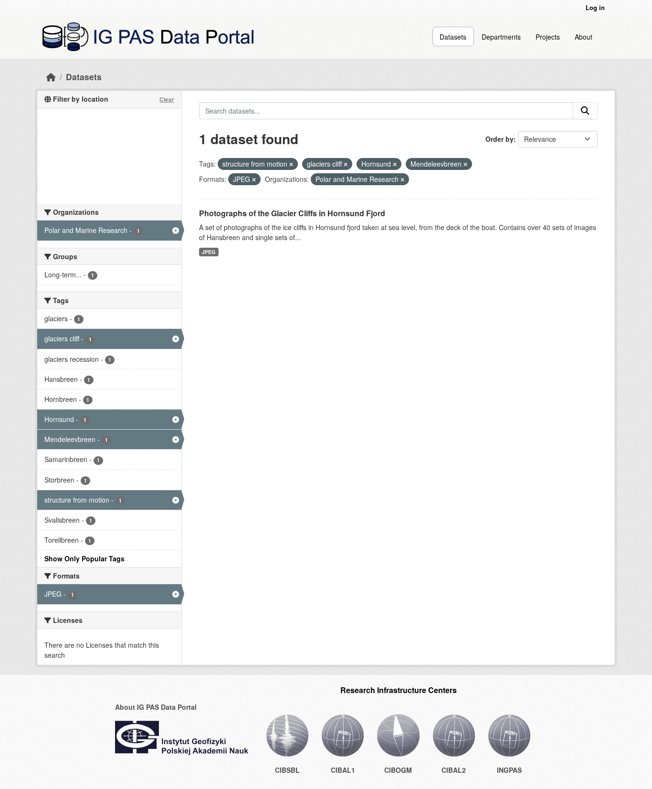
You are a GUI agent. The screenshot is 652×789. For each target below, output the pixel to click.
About (583, 37)
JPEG (208, 251)
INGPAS (509, 770)
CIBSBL (287, 770)
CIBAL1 (343, 770)
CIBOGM (398, 770)
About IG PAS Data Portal (156, 707)
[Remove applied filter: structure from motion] (291, 164)
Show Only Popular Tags (84, 558)
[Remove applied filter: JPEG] (254, 179)
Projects (548, 37)
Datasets (453, 37)
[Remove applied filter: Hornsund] (395, 164)
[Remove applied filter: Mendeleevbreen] (465, 164)
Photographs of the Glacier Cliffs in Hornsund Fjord (292, 213)
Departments (501, 37)
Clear (166, 99)
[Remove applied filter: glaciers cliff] (345, 164)
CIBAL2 (454, 770)
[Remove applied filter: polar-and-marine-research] (402, 179)
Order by (499, 139)
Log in (595, 7)
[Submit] (585, 110)
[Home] (51, 77)
